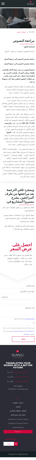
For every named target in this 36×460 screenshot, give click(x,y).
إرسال (23, 339)
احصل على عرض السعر (18, 415)
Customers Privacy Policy (18, 419)
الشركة (18, 407)
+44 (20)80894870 (21, 381)
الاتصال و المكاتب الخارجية (18, 411)
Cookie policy (18, 427)
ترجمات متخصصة (18, 403)
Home (31, 32)
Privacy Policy (18, 331)
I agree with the (24, 319)
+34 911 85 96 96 (21, 377)
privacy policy (29, 319)
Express (18, 432)
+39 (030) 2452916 (21, 372)
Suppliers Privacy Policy (18, 423)
